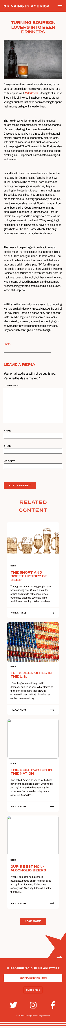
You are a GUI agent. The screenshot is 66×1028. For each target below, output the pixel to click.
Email (7, 446)
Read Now (18, 613)
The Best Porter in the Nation (31, 772)
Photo (7, 344)
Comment (11, 385)
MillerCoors (31, 93)
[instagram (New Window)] (33, 1005)
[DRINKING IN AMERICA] (27, 6)
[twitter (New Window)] (13, 1005)
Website (10, 461)
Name (7, 430)
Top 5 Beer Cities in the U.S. (31, 675)
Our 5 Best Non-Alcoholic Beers (28, 868)
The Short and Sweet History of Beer (28, 576)
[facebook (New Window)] (53, 1005)
